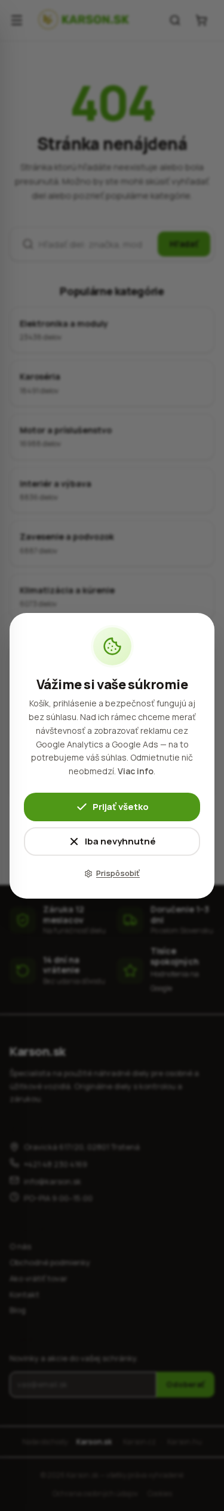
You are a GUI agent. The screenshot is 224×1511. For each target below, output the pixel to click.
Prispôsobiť (118, 873)
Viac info (136, 771)
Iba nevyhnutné (120, 840)
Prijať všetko (121, 806)
